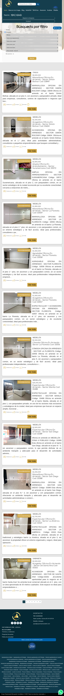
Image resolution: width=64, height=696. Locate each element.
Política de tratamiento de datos (54, 694)
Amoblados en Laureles (21, 682)
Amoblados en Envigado (33, 682)
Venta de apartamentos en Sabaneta (15, 659)
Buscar (32, 58)
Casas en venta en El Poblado (11, 665)
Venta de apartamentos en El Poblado (35, 657)
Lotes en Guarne (7, 676)
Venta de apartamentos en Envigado (32, 659)
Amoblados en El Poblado (43, 688)
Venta (7, 29)
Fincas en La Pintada (8, 674)
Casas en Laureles (57, 667)
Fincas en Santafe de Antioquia (43, 674)
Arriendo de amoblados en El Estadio (27, 684)
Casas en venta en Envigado (53, 665)
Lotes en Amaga (32, 676)
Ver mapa (57, 28)
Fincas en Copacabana (37, 672)
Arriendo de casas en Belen (20, 667)
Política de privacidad (7, 637)
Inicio (5, 10)
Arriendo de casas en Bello (35, 669)
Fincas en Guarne (57, 672)
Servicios (35, 10)
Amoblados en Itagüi (19, 688)
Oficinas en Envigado (30, 680)
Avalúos (49, 10)
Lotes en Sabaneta (41, 676)
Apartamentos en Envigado (26, 663)
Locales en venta (55, 669)
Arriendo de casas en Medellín (23, 678)
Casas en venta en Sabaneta (39, 665)
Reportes (7, 15)
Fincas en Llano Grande (19, 674)
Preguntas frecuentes (7, 634)
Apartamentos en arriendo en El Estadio (18, 661)
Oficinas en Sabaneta (41, 680)
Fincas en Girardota (47, 672)
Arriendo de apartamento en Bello (41, 663)
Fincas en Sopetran (35, 678)
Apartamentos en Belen (7, 657)
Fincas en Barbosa (26, 672)
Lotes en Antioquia (45, 678)
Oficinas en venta (46, 669)
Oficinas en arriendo (6, 672)
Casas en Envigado (23, 669)
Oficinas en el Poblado (55, 678)
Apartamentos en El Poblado (34, 661)
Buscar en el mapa (14, 10)
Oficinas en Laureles (9, 680)
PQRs (13, 15)
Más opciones (9, 53)
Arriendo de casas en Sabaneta (11, 669)
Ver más (32, 109)
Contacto (19, 15)
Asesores (43, 10)
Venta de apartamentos (42, 684)
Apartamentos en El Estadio (20, 657)
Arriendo (8, 32)
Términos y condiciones (8, 631)
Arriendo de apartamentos (55, 684)
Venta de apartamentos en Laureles (53, 657)
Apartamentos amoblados (53, 680)
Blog (23, 10)
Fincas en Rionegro (30, 674)
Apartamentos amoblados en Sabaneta (49, 682)
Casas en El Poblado (47, 667)
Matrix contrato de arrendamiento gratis (32, 639)
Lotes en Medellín (56, 674)
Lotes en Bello (24, 676)
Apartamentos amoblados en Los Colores (48, 686)
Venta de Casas (9, 686)
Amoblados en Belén (10, 682)
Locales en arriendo (16, 672)
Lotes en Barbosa (16, 676)
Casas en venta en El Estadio (56, 663)
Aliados (55, 10)
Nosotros (28, 10)
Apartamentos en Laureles (48, 661)
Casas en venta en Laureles (25, 665)
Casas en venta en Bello (6, 667)
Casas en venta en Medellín (53, 676)
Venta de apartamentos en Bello (49, 659)
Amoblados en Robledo (30, 688)
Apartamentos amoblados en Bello (10, 684)
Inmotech (28, 21)
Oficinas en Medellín (19, 680)
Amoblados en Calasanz (19, 686)
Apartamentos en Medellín (9, 678)
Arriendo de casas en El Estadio (34, 667)
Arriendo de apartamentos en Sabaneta (10, 663)
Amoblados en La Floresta (32, 686)
